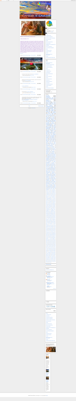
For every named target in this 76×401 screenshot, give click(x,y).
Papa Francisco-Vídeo (52, 196)
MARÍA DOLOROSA (53, 226)
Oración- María (53, 231)
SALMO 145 (50, 239)
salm (48, 261)
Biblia (54, 149)
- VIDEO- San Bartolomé (52, 189)
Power (54, 157)
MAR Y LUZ (48, 279)
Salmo (49, 112)
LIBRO (50, 152)
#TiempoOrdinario (35, 99)
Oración (47, 99)
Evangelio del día (51, 104)
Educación (52, 174)
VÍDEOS (47, 56)
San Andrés (53, 200)
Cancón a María (49, 191)
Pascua (49, 116)
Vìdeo (46, 204)
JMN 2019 (52, 222)
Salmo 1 (47, 241)
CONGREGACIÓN (53, 156)
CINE (54, 141)
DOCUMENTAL (53, 191)
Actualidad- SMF (48, 209)
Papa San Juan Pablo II (49, 184)
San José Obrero (51, 247)
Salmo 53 (54, 243)
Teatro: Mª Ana (50, 202)
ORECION (53, 183)
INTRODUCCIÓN (48, 150)
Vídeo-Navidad (54, 187)
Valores (49, 107)
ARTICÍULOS (47, 123)
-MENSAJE (52, 119)
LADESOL (47, 152)
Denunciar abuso (48, 264)
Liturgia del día (52, 118)
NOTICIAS (53, 152)
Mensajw (49, 228)
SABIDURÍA (47, 176)
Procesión (54, 197)
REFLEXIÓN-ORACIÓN (49, 120)
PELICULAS (51, 159)
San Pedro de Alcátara (53, 248)
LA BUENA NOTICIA (48, 35)
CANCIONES (47, 136)
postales (47, 109)
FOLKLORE (47, 193)
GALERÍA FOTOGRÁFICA (49, 36)
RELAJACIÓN (47, 147)
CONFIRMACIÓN (51, 213)
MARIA (51, 115)
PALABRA (53, 139)
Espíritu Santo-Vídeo (53, 217)
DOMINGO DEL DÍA (51, 215)
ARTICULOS (48, 111)
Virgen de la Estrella (53, 254)
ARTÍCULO (54, 112)
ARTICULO (47, 153)
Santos (47, 119)
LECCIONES (49, 161)
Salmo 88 (47, 244)
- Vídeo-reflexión (53, 172)
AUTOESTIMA (47, 208)
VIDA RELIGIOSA (48, 43)
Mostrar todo (54, 288)
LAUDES (54, 223)
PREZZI (47, 235)
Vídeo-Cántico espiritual (53, 257)
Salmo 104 (50, 241)
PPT (53, 150)
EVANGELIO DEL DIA (51, 97)
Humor (53, 116)
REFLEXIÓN (48, 101)
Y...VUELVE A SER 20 (49, 280)
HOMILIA (47, 220)
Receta (51, 149)
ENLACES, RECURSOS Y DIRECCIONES (49, 54)
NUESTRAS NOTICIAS (49, 323)
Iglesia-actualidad (53, 221)
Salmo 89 (50, 244)
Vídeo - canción (52, 117)
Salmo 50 (50, 200)
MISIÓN (47, 40)
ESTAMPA (53, 151)
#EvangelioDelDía (27, 99)
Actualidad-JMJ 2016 (51, 164)
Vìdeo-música (49, 204)
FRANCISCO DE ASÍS (48, 50)
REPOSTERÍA (53, 237)
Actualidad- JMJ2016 (53, 178)
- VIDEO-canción (53, 109)
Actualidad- (48, 178)
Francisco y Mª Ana (54, 193)
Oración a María (51, 230)
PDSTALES (47, 233)
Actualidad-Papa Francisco (53, 143)
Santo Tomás (50, 250)
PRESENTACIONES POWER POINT (50, 57)
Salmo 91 (53, 244)
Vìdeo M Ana (52, 255)
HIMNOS (51, 125)
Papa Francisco (49, 105)
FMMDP (47, 118)
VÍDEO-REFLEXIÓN (48, 255)
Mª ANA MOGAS (48, 72)
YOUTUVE (52, 140)
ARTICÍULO (47, 137)
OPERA (47, 230)
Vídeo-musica (47, 177)
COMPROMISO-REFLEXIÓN (49, 145)
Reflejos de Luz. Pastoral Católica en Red (50, 283)
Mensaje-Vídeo (50, 175)
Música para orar (52, 182)
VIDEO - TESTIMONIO (48, 252)
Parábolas (50, 197)
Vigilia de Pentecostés (48, 254)
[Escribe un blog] (38, 55)
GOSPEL (49, 181)
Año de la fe (54, 148)
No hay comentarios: (33, 55)
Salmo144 (55, 245)
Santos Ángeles (53, 250)
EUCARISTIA (48, 174)
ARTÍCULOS (54, 103)
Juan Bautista (50, 223)
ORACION (48, 96)
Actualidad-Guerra (52, 210)
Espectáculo (49, 217)
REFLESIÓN (51, 185)
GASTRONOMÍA (53, 219)
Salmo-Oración (51, 245)
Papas (55, 159)
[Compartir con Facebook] (39, 55)
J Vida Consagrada (48, 222)
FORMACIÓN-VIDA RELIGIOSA (50, 64)
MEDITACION (47, 159)
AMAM (47, 61)
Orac (48, 230)
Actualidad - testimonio (49, 141)
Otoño (55, 232)
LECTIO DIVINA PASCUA (50, 126)
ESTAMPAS (47, 103)
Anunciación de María (52, 211)
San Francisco (53, 127)
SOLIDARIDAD (53, 123)
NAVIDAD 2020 (48, 194)
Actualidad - (47, 173)
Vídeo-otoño (49, 260)
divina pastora (52, 147)
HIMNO (47, 154)
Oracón (54, 195)
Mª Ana (54, 228)
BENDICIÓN (52, 173)
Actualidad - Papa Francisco (51, 135)
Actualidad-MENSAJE (48, 148)
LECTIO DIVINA (50, 113)
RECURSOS (48, 160)
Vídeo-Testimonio (53, 176)
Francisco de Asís (52, 138)
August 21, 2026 (32, 75)
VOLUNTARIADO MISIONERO (50, 47)
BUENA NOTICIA (49, 179)
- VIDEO (55, 125)
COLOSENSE (53, 179)
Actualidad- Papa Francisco (52, 155)
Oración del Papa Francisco (49, 195)
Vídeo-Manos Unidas (53, 258)
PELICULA (50, 233)
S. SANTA (53, 198)
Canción (47, 168)
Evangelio (54, 120)
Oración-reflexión (48, 139)
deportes (47, 205)
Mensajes (54, 102)
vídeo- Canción (54, 129)
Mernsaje (52, 228)
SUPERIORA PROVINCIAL (49, 317)
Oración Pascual (53, 194)
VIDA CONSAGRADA (53, 134)
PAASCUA (54, 175)
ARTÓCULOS (53, 207)
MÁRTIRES (50, 168)
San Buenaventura (50, 246)
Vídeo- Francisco (52, 256)
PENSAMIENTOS (48, 131)
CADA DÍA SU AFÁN (50, 114)
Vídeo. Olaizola (53, 260)
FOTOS (50, 193)
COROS (54, 213)
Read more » (21, 53)
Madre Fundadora (54, 181)
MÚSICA (47, 77)
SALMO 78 (54, 239)
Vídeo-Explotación (53, 204)
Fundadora (52, 137)
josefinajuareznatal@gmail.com (50, 269)
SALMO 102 (47, 239)
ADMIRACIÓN (52, 136)
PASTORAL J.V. (48, 80)
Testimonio (52, 122)
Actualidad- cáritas (53, 209)
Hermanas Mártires (51, 220)
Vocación (48, 129)
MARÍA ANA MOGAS (48, 39)
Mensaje (47, 95)
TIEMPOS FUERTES (48, 51)
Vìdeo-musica (49, 187)
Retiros (47, 170)
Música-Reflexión (48, 183)
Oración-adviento (47, 232)
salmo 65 (54, 261)
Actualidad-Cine (47, 210)
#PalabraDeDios (31, 99)
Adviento (54, 111)
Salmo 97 (48, 245)
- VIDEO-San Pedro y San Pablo (51, 205)
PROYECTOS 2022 (49, 286)
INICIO (47, 68)
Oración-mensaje (52, 232)
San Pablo (49, 248)
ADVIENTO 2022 (53, 158)
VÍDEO (53, 107)
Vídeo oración (51, 170)
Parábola (47, 197)
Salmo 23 (48, 243)
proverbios (47, 189)
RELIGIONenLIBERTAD (49, 106)
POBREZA (53, 168)
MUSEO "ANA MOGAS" (49, 46)
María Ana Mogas (50, 157)
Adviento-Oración (47, 211)
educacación (52, 177)
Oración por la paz (48, 231)
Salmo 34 (47, 200)
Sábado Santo (51, 186)
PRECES (53, 162)
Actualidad (51, 98)
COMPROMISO (48, 156)
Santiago (47, 250)
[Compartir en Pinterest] (40, 55)
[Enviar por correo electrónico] (37, 55)
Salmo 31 (51, 243)
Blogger (47, 395)
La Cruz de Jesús (51, 224)
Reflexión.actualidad (49, 198)
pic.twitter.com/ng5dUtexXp (30, 91)
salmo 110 (51, 261)
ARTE (47, 155)
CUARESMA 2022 (48, 180)
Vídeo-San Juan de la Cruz (51, 259)
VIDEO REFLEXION (54, 252)
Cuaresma (47, 117)
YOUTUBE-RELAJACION (49, 124)
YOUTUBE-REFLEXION (49, 108)
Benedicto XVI (53, 160)
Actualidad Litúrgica (52, 208)
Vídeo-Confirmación (48, 257)
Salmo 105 (53, 241)
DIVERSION (47, 215)
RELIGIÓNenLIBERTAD (50, 121)
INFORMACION (49, 221)
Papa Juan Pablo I (50, 235)
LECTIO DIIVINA (52, 133)
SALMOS (48, 102)
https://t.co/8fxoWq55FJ (28, 80)
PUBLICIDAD (47, 196)
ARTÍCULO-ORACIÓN (48, 207)
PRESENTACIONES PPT (49, 81)
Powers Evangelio (51, 110)
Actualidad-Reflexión (52, 153)
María (55, 115)
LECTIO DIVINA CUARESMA (52, 154)
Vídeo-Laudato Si (48, 258)
